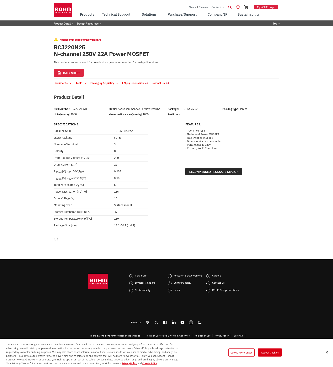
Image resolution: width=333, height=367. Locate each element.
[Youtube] (182, 322)
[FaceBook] (165, 322)
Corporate (140, 275)
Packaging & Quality (102, 83)
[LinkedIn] (173, 322)
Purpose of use (203, 335)
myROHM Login (266, 7)
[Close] (327, 352)
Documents (61, 83)
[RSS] (147, 322)
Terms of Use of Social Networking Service (168, 335)
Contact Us (218, 7)
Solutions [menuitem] (149, 14)
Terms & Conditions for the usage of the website (115, 335)
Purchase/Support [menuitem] (182, 14)
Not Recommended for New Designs (139, 109)
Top (275, 23)
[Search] (230, 7)
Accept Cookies (270, 352)
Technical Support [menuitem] (116, 14)
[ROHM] (63, 11)
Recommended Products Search (214, 171)
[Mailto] (199, 322)
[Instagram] (191, 322)
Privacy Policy (222, 335)
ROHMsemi (156, 322)
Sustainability (142, 290)
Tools (79, 83)
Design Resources (88, 23)
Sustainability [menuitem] (249, 14)
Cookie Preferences (241, 352)
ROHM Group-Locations (225, 290)
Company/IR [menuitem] (218, 14)
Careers (203, 7)
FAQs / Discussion (133, 83)
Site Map (238, 335)
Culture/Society (182, 282)
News (192, 7)
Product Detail (62, 23)
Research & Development (188, 275)
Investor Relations (145, 282)
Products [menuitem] (87, 14)
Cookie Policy (149, 363)
